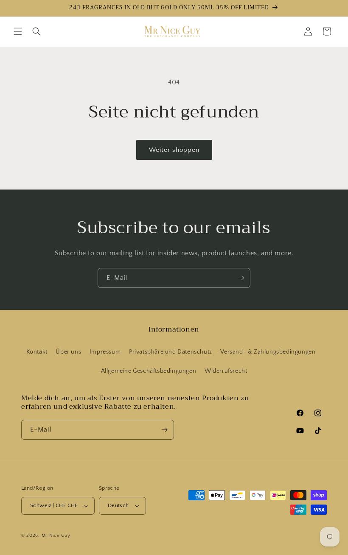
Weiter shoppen (174, 149)
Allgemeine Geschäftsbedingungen (148, 371)
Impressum (105, 352)
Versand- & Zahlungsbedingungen (267, 352)
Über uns (68, 352)
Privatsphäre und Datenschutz (170, 352)
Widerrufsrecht (226, 371)
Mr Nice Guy (56, 535)
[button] (17, 31)
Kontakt (37, 352)
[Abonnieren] (240, 278)
